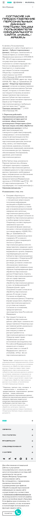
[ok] (26, 459)
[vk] (4, 459)
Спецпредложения (11, 446)
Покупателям (9, 435)
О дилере (7, 452)
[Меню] (3, 2)
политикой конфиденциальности (17, 494)
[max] (21, 459)
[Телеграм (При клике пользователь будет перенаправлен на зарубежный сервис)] (15, 459)
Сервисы (6, 429)
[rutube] (10, 459)
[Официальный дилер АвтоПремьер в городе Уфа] (23, 2)
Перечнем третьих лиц (11, 188)
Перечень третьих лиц (11, 108)
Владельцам (8, 440)
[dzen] (32, 459)
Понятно (8, 513)
